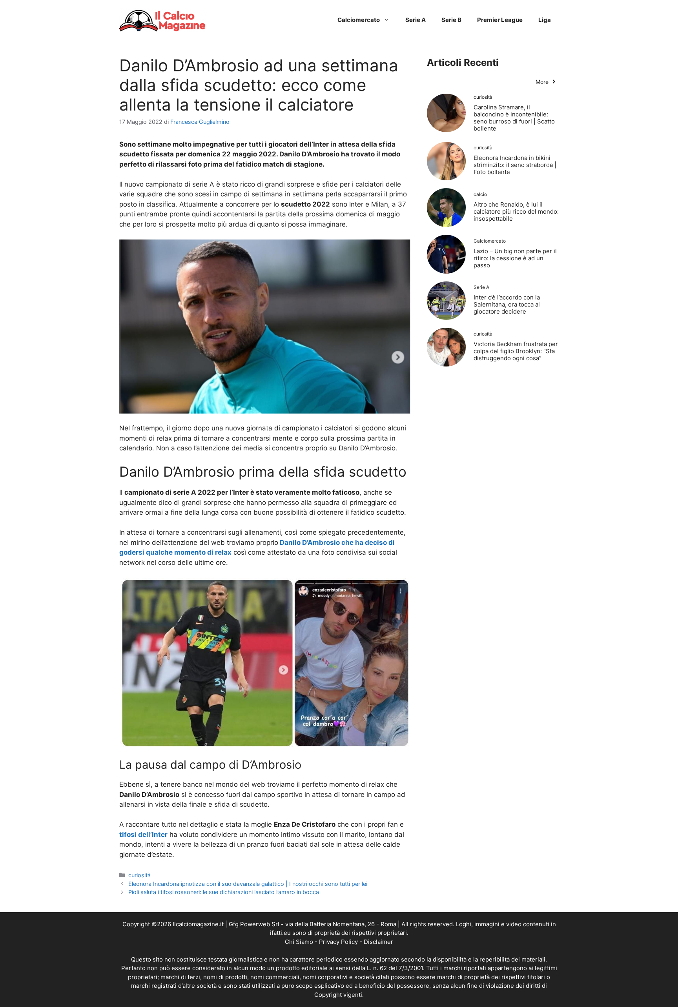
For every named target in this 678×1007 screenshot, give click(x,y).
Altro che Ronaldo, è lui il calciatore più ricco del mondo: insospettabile (516, 211)
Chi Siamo (299, 941)
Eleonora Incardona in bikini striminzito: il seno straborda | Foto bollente (515, 165)
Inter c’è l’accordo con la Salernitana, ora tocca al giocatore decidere (507, 304)
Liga (544, 20)
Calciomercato (358, 20)
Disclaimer (378, 941)
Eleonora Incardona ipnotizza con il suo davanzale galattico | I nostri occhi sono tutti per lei (247, 883)
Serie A (415, 20)
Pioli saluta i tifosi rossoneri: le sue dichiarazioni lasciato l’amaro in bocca (223, 892)
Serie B (451, 20)
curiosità (139, 875)
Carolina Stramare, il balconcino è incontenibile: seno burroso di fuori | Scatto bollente (514, 117)
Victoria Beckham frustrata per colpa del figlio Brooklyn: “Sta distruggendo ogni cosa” (516, 351)
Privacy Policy (338, 941)
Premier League (500, 20)
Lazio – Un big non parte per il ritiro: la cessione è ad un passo (515, 258)
